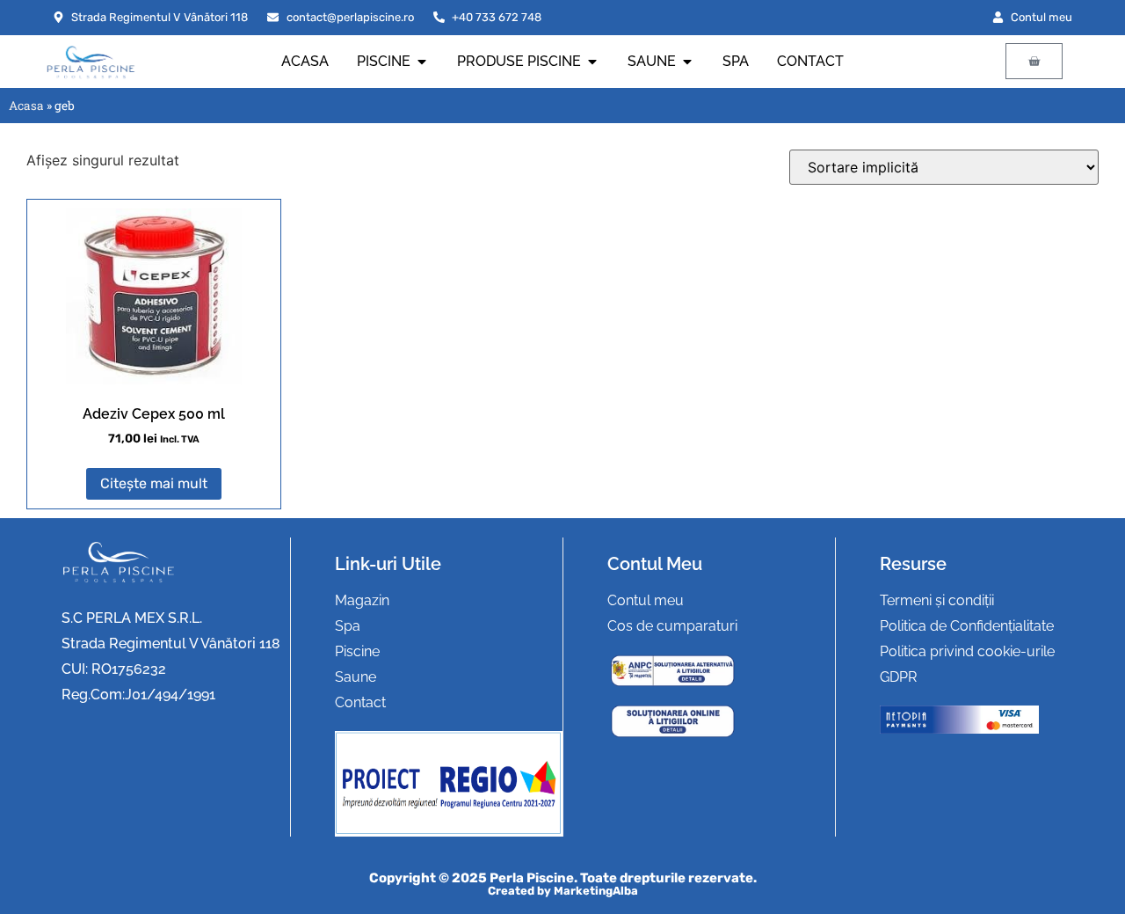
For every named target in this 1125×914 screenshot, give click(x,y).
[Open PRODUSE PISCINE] (592, 61)
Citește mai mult (153, 483)
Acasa (26, 105)
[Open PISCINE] (422, 61)
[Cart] (1034, 61)
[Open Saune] (687, 61)
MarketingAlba (596, 890)
